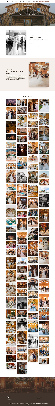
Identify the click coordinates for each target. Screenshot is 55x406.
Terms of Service (30, 403)
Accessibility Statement (35, 403)
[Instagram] (38, 398)
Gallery (29, 1)
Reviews (26, 1)
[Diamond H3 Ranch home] (8, 1)
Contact (20, 1)
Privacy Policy (27, 403)
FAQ (23, 1)
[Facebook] (37, 398)
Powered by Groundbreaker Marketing (42, 403)
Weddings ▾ (16, 1)
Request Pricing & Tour (44, 1)
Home (13, 1)
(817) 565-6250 (39, 397)
